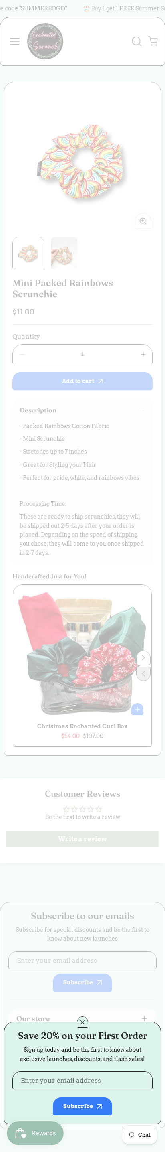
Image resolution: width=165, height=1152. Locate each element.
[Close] (82, 1022)
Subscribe (78, 1106)
